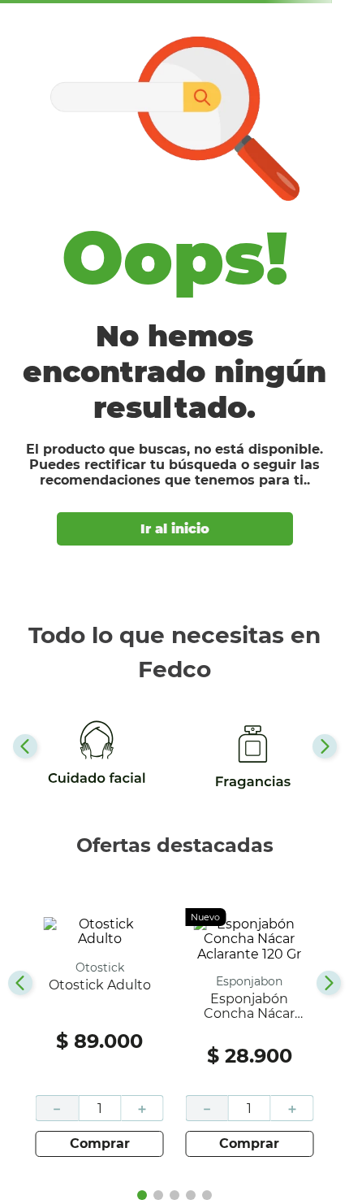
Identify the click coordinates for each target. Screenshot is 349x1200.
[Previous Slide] (25, 746)
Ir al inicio (174, 529)
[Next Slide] (324, 746)
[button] (142, 1195)
